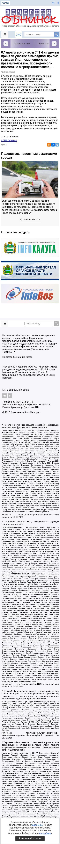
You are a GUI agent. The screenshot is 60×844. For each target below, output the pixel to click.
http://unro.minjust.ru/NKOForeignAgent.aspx (38, 684)
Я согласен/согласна (30, 838)
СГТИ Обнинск (9, 140)
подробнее (37, 825)
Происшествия (22, 43)
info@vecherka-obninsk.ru (38, 404)
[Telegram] (57, 145)
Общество (43, 43)
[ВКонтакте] (53, 145)
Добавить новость (30, 219)
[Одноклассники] (49, 145)
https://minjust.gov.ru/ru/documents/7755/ (38, 514)
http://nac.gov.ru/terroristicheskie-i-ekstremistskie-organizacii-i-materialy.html (30, 734)
